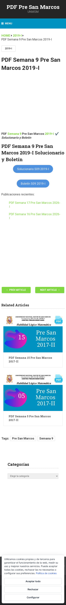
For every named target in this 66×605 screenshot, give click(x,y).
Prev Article (17, 290)
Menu (8, 23)
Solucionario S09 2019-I (33, 169)
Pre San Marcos (23, 438)
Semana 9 (14, 133)
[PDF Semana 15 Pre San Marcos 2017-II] (33, 333)
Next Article (48, 290)
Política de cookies (46, 573)
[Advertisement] (33, 104)
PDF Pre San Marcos (33, 6)
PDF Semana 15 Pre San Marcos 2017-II (30, 359)
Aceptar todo (33, 581)
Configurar (33, 597)
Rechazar (33, 589)
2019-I (8, 48)
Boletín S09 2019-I (33, 183)
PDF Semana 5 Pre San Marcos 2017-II (30, 418)
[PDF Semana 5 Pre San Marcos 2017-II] (33, 391)
